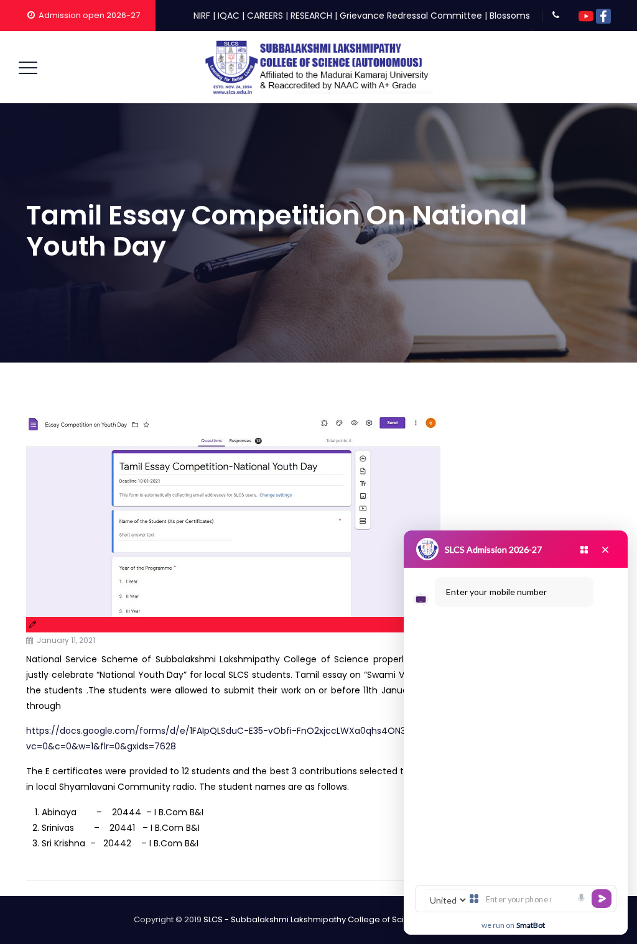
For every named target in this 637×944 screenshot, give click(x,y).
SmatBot (530, 925)
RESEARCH (311, 15)
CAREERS (265, 15)
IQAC (228, 15)
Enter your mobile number (496, 591)
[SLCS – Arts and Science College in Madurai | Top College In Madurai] (317, 67)
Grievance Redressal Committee (411, 15)
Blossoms (510, 15)
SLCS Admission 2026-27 (493, 549)
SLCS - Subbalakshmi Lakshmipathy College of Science (314, 919)
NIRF (201, 15)
